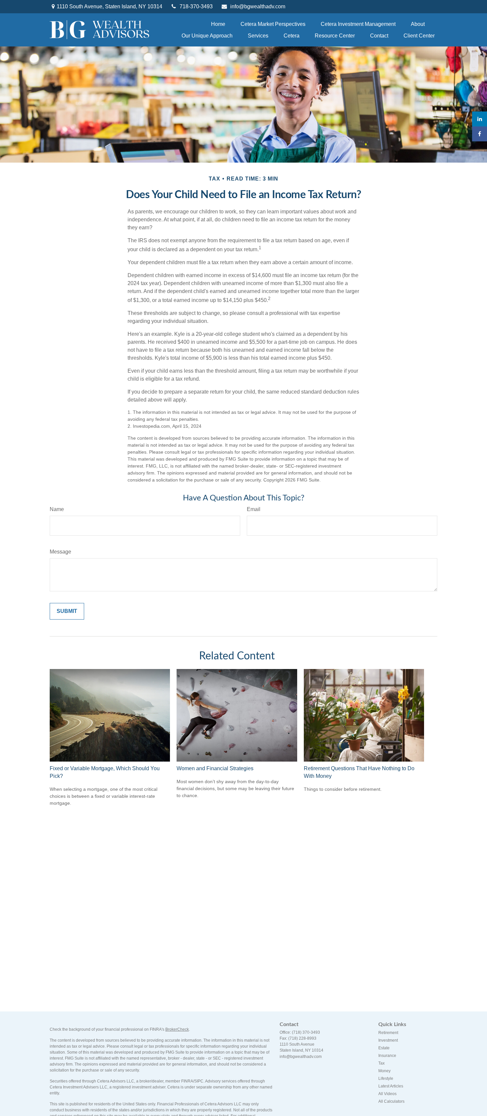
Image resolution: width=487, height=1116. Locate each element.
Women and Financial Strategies (215, 768)
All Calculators (391, 1101)
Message (60, 552)
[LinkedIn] (479, 119)
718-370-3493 (196, 6)
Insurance (387, 1055)
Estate (384, 1048)
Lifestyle (385, 1078)
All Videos (387, 1093)
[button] (218, 24)
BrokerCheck (177, 1029)
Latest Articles (390, 1086)
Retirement (388, 1032)
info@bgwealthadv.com (257, 6)
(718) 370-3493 (306, 1032)
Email (253, 509)
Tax (381, 1063)
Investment (388, 1040)
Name (57, 509)
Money (384, 1071)
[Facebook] (479, 133)
